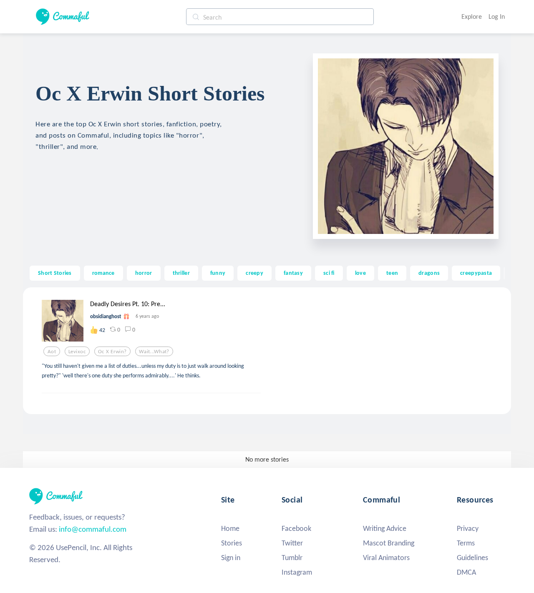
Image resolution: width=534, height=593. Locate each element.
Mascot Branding (388, 543)
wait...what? (154, 351)
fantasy (293, 272)
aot (52, 351)
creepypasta (476, 272)
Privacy (468, 528)
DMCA (466, 572)
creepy (254, 272)
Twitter (292, 543)
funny (217, 272)
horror (143, 272)
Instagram (297, 572)
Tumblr (292, 557)
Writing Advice (384, 528)
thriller (181, 272)
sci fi (329, 272)
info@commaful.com (92, 529)
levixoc (77, 351)
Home (230, 528)
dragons (429, 272)
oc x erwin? (112, 351)
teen (392, 272)
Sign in (230, 557)
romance (103, 272)
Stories (231, 543)
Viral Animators (386, 557)
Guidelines (472, 557)
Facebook (296, 528)
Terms (466, 543)
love (360, 272)
